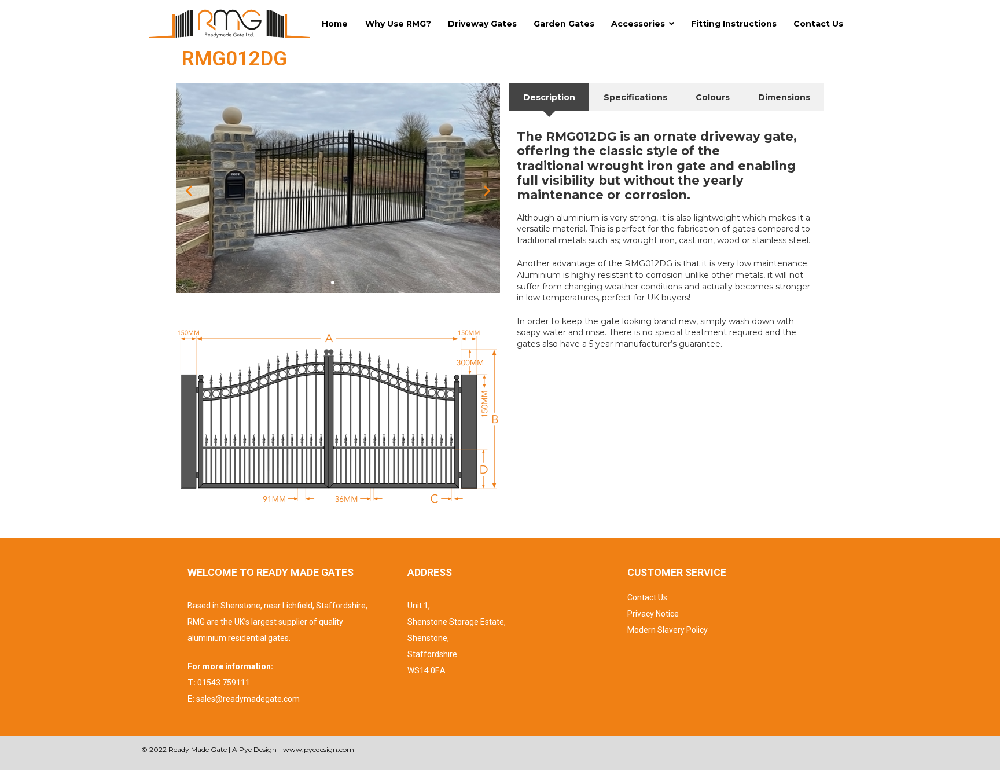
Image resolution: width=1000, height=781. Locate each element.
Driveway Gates (482, 24)
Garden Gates (564, 24)
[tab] (549, 97)
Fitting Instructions (734, 24)
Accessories (638, 24)
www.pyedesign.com (318, 749)
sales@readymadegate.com (248, 698)
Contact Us (818, 24)
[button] (189, 191)
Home (335, 24)
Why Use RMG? (398, 24)
